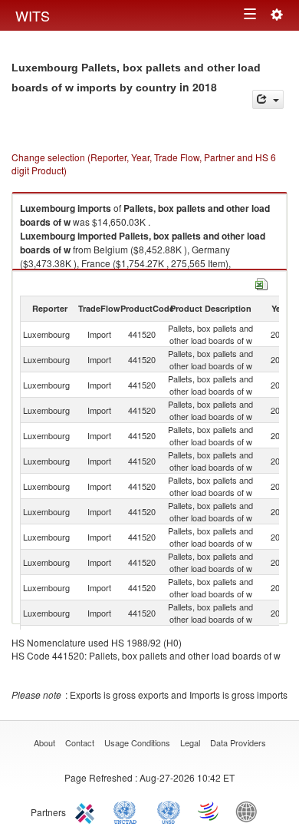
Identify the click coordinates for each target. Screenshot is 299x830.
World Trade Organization (209, 810)
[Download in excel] (261, 282)
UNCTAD (128, 810)
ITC (87, 810)
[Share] (268, 99)
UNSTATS (168, 810)
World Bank (250, 810)
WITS (32, 15)
